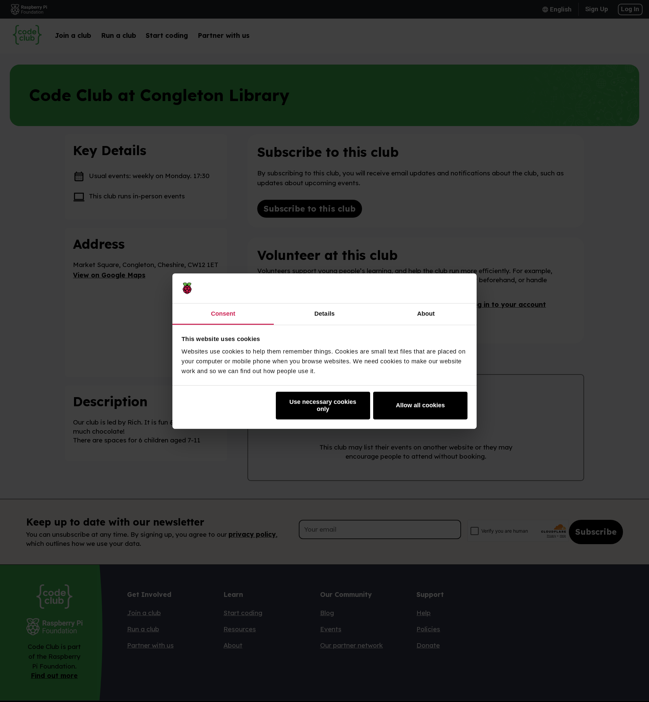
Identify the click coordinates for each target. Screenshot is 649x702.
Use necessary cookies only (322, 405)
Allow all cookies (420, 405)
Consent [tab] (223, 313)
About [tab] (426, 313)
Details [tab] (324, 313)
